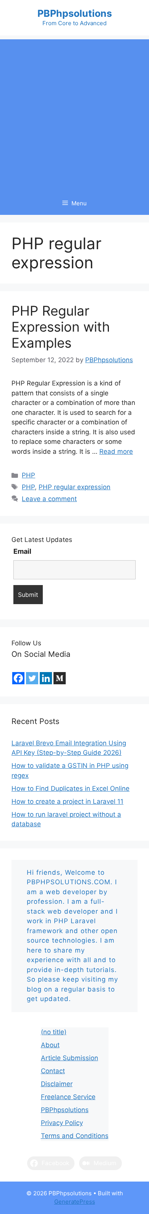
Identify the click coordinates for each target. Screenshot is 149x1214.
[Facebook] (18, 678)
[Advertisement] (74, 113)
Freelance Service (68, 1097)
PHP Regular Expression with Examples (60, 327)
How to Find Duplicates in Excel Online (70, 788)
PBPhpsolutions (74, 13)
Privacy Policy (62, 1123)
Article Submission (69, 1058)
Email (22, 551)
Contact (53, 1071)
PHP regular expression (74, 487)
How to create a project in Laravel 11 (67, 801)
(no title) (53, 1032)
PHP (28, 475)
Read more (116, 451)
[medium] (59, 678)
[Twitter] (32, 678)
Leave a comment (49, 499)
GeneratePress (74, 1201)
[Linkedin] (46, 678)
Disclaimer (57, 1084)
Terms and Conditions (75, 1136)
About (50, 1045)
